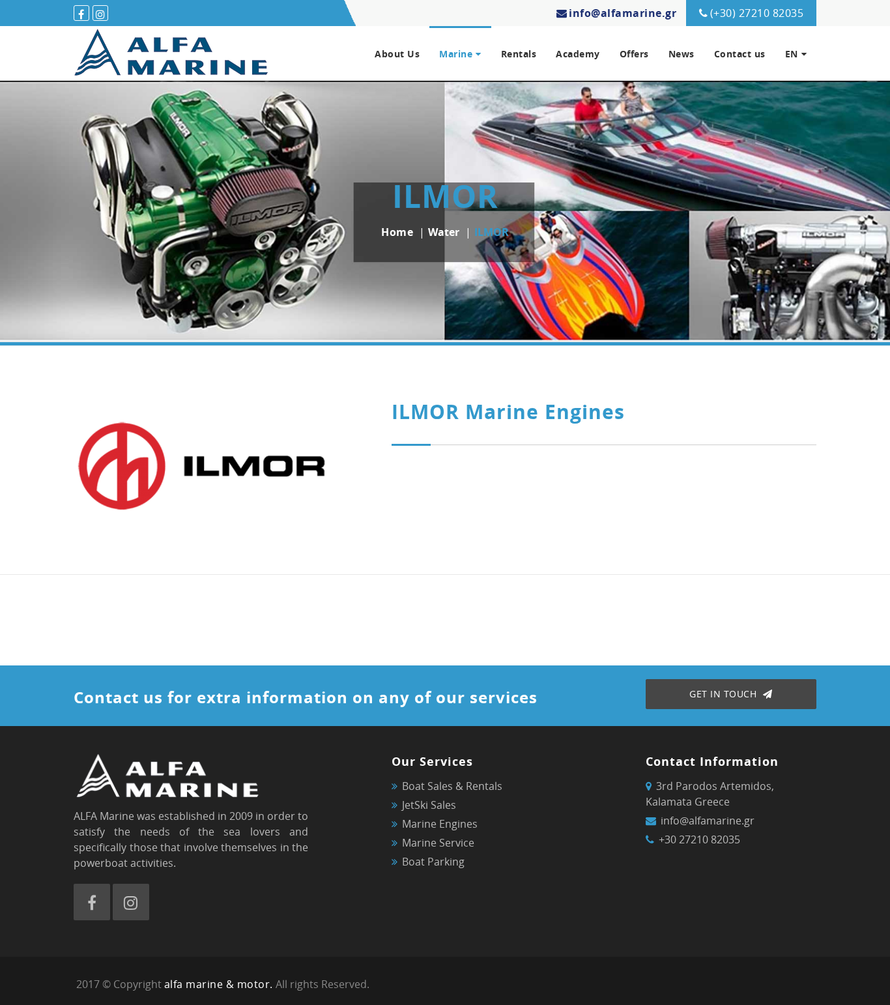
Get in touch (724, 694)
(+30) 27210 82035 (757, 13)
